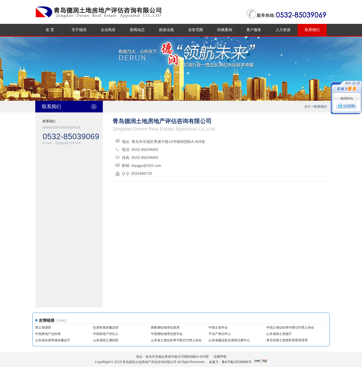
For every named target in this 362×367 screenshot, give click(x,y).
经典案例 (224, 30)
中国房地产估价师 (48, 334)
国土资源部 (43, 327)
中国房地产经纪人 (105, 334)
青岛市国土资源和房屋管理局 (287, 340)
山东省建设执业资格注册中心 (229, 340)
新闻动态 (137, 30)
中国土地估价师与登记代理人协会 (290, 327)
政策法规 (166, 30)
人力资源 (283, 30)
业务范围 (195, 30)
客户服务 (253, 30)
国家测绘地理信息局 (165, 327)
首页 (307, 106)
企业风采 (108, 30)
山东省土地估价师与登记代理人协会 (176, 340)
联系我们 (312, 30)
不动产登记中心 (220, 334)
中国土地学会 (218, 327)
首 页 (50, 30)
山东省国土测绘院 (105, 340)
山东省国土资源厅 (279, 334)
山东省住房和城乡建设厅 (52, 340)
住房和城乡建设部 (105, 327)
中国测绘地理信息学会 (167, 334)
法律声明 (220, 357)
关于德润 (79, 30)
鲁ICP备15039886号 (236, 362)
